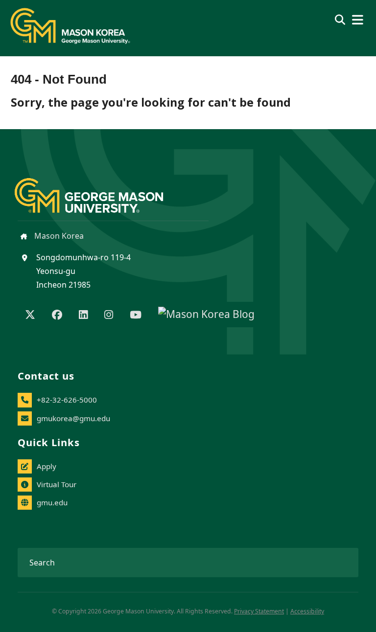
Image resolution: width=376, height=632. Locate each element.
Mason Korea (58, 235)
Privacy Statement (259, 611)
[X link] (30, 315)
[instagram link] (108, 315)
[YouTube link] (135, 315)
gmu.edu (52, 502)
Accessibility (307, 611)
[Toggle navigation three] (357, 19)
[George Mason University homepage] (99, 187)
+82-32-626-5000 (67, 400)
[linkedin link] (83, 315)
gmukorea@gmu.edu (73, 418)
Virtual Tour (56, 484)
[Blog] (206, 315)
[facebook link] (57, 315)
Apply (46, 466)
